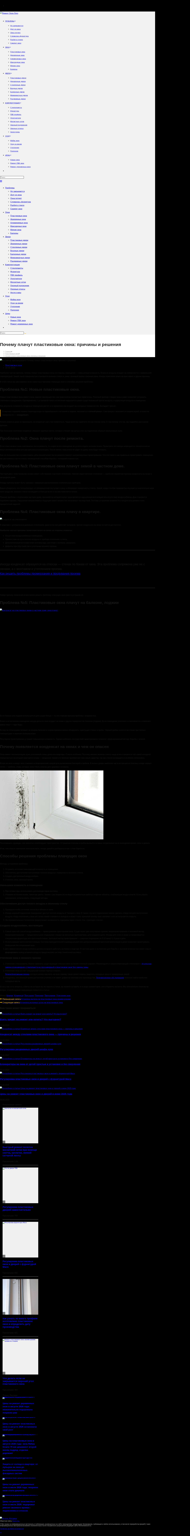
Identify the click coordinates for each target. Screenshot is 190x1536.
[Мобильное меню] (1, 181)
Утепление (15, 306)
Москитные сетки (18, 282)
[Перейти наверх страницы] (1, 1533)
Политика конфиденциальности (12, 1529)
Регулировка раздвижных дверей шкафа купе (26, 1049)
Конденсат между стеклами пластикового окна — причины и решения (40, 1034)
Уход (7, 296)
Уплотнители (16, 278)
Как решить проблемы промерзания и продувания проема (40, 573)
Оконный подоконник (19, 285)
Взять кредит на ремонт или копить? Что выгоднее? (30, 1019)
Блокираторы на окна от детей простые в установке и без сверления (40, 1064)
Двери (8, 237)
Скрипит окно (16, 209)
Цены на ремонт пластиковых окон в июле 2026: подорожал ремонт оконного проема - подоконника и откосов (20, 1495)
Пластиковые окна (18, 216)
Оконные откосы (17, 289)
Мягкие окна (15, 230)
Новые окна (15, 317)
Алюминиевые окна (19, 223)
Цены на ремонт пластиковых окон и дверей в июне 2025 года (36, 1094)
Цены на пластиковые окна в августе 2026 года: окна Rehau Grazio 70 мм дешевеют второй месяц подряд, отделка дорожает (19, 1434)
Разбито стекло (17, 205)
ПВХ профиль (16, 275)
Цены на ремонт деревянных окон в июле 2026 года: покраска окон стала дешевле (19, 1478)
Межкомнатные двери (20, 258)
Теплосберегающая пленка (17, 974)
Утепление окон (63, 995)
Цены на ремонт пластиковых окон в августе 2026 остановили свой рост (19, 1417)
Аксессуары (15, 292)
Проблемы (10, 188)
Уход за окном (16, 303)
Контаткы (16, 1521)
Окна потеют (16, 198)
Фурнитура (15, 271)
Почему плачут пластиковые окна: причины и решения (25, 356)
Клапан (10, 995)
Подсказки (29, 995)
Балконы (14, 233)
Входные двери (17, 251)
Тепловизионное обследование (110, 978)
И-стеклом (146, 964)
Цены (7, 313)
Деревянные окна (18, 219)
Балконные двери (18, 254)
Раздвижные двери (18, 261)
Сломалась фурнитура (20, 202)
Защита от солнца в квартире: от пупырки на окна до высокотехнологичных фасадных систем (17, 1458)
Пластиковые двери (19, 240)
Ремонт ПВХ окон (18, 320)
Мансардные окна (18, 226)
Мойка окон (15, 299)
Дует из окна (16, 195)
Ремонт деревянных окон (21, 324)
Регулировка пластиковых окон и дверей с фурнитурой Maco (35, 1079)
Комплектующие (12, 264)
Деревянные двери (18, 244)
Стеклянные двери (18, 247)
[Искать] (25, 333)
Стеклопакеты (16, 268)
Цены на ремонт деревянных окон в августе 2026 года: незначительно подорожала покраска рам (18, 1397)
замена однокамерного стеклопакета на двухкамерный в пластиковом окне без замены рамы (46, 967)
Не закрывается (17, 191)
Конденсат (18, 995)
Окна (7, 212)
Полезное (14, 310)
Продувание (49, 995)
